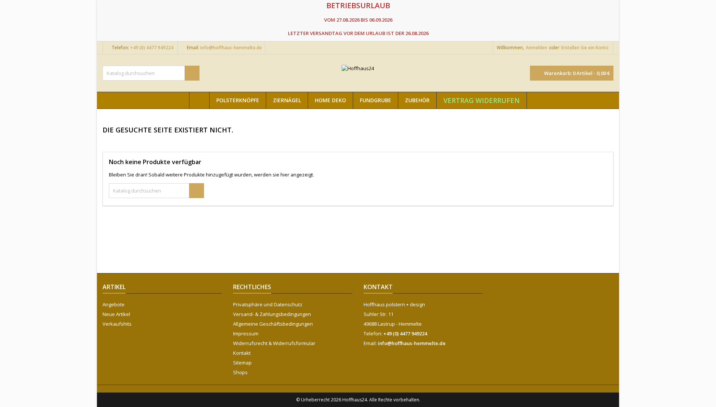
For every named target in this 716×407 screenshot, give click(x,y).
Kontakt (242, 353)
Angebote (114, 304)
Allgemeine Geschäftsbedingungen (273, 323)
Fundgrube (375, 100)
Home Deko (330, 100)
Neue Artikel (116, 314)
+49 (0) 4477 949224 (151, 47)
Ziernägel (287, 100)
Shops (240, 372)
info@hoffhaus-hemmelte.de (231, 47)
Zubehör (417, 100)
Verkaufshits (117, 323)
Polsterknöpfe (237, 100)
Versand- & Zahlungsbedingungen (272, 314)
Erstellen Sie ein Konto (585, 47)
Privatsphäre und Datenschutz (267, 304)
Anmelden (536, 47)
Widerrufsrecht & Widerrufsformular (274, 343)
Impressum (245, 333)
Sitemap (242, 362)
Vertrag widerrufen (481, 100)
